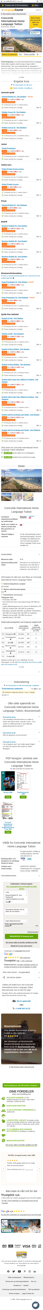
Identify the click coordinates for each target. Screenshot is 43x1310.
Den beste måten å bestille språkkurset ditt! (21, 942)
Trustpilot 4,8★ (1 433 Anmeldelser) (16, 5)
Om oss (33, 1281)
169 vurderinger (25, 958)
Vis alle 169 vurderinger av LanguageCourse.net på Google (21, 1215)
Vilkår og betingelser (14, 1277)
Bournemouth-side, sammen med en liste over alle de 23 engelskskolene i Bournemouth (20, 1049)
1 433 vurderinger (26, 961)
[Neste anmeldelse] (39, 1169)
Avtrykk (25, 1285)
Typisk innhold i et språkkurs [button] (22, 88)
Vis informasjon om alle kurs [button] (22, 85)
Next (39, 481)
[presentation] (8, 33)
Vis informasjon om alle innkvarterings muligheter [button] (22, 685)
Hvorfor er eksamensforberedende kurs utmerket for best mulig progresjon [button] (20, 277)
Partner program (14, 1293)
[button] (1, 1)
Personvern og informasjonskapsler (17, 1281)
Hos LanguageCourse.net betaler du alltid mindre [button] (21, 888)
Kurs (20, 54)
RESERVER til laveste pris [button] (21, 936)
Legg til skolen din (28, 1293)
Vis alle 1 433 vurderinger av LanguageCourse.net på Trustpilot (20, 1202)
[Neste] (40, 54)
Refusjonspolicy (32, 932)
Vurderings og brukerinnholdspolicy (14, 1289)
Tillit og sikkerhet (33, 1289)
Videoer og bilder (29, 54)
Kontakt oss (17, 1285)
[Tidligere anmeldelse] (3, 1169)
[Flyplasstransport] (21, 671)
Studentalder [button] (6, 554)
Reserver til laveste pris (9, 54)
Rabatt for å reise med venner (21, 946)
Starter (8, 902)
